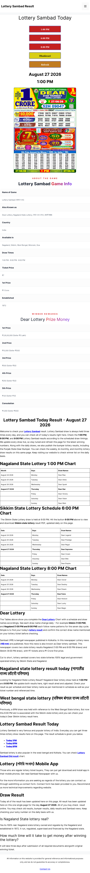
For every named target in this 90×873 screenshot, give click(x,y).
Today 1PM (11, 740)
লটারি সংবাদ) (5, 644)
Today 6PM (11, 743)
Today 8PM (11, 746)
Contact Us (45, 869)
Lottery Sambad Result (17, 6)
